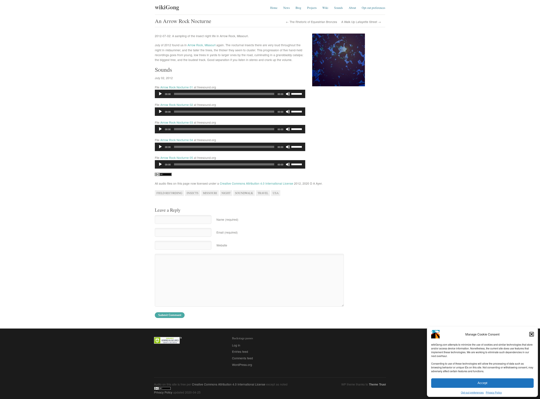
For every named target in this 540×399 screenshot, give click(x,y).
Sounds (338, 8)
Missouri (210, 193)
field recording (169, 193)
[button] (531, 334)
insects (192, 193)
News (286, 8)
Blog (298, 8)
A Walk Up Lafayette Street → (361, 21)
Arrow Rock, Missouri (202, 45)
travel (263, 193)
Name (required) (227, 219)
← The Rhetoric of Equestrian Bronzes (311, 21)
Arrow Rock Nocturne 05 (176, 158)
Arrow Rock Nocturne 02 (176, 105)
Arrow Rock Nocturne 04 (176, 140)
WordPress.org (242, 364)
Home (273, 8)
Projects (312, 8)
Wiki (325, 8)
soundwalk (244, 193)
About (352, 8)
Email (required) (227, 232)
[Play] (160, 94)
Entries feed (240, 351)
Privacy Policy (494, 392)
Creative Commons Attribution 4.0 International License (256, 183)
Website (221, 245)
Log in (236, 345)
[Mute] (288, 94)
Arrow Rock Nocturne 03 (176, 122)
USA (276, 193)
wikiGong (167, 7)
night (226, 193)
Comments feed (242, 358)
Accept (482, 383)
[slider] (297, 93)
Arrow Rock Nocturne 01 (176, 87)
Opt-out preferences (472, 392)
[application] (230, 94)
